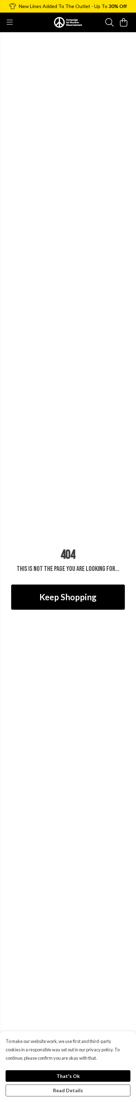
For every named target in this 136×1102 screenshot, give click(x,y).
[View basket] (123, 22)
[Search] (109, 22)
